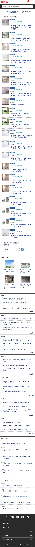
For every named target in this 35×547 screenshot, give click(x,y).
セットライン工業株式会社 (11, 12)
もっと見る (32, 311)
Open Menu (33, 2)
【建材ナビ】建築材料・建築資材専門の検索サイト (12, 11)
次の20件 (6, 245)
